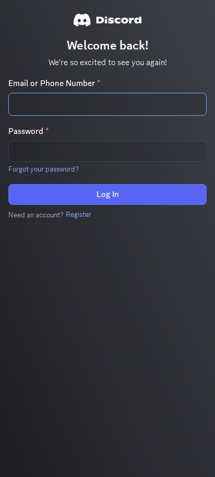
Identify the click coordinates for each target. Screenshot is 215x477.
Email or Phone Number (54, 83)
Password (28, 131)
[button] (43, 169)
